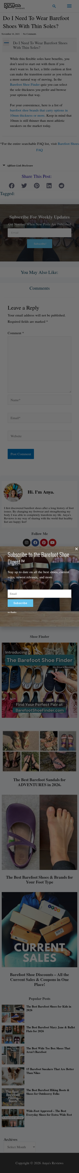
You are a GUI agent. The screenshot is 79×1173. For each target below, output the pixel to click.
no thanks (12, 612)
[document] (39, 586)
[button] (76, 549)
